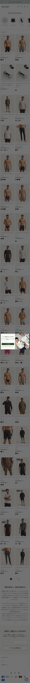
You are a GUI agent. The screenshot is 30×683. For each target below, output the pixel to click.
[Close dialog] (28, 334)
